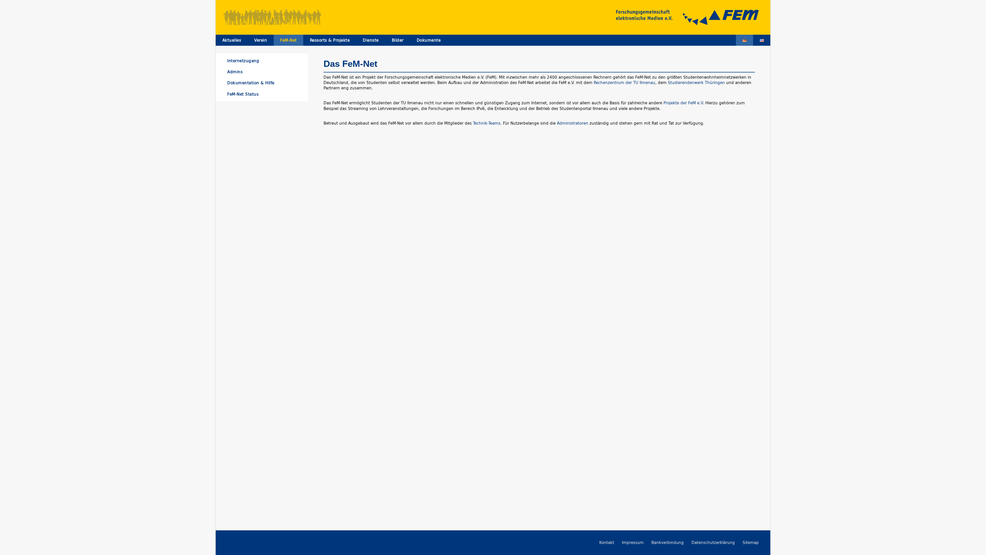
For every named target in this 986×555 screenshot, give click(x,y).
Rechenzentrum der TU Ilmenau (624, 82)
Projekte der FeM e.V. (684, 103)
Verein (260, 40)
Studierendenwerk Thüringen (696, 82)
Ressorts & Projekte (330, 40)
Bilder (398, 40)
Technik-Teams (486, 123)
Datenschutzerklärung (713, 542)
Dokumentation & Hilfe (250, 83)
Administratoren (572, 123)
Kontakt (606, 542)
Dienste (371, 40)
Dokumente (429, 40)
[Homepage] (682, 17)
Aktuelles (231, 40)
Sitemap (751, 542)
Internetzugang (243, 61)
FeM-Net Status (243, 94)
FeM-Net (288, 40)
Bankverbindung (667, 542)
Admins (235, 72)
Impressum (633, 542)
